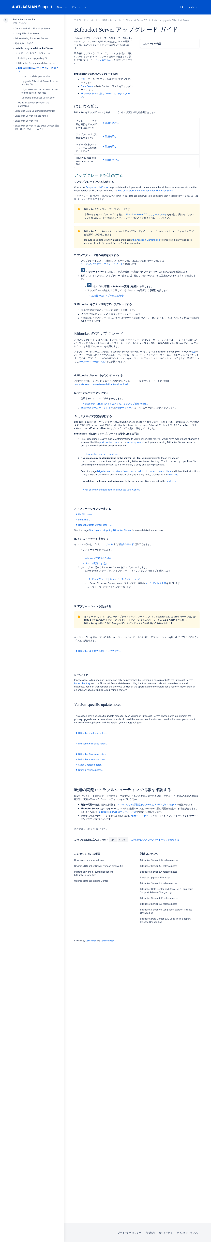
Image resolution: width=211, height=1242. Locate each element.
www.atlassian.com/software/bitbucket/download (101, 384)
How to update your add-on (36, 76)
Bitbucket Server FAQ (26, 120)
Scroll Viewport (107, 940)
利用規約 (150, 1232)
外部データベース (124, 407)
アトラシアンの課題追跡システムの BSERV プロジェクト (147, 804)
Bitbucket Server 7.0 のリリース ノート (146, 214)
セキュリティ (166, 1232)
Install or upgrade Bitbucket (155, 877)
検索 (181, 7)
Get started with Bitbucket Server (33, 28)
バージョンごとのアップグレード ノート (102, 264)
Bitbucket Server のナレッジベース (117, 811)
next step (173, 474)
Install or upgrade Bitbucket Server (34, 48)
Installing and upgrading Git (33, 58)
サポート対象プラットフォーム (34, 53)
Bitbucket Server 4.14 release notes (159, 860)
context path (112, 442)
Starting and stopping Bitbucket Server (110, 530)
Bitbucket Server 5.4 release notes (158, 871)
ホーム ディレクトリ (155, 583)
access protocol (135, 442)
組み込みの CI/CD (24, 43)
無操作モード (127, 544)
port (101, 442)
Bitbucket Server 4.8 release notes (158, 866)
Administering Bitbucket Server (31, 38)
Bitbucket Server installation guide (36, 63)
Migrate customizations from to (134, 471)
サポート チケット (140, 815)
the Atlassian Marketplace (146, 239)
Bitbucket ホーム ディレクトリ (97, 407)
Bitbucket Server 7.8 (24, 19)
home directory (82, 683)
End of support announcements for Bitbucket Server (146, 190)
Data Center (87, 86)
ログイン (192, 7)
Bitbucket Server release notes (31, 115)
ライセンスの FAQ (101, 59)
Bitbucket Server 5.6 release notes (158, 903)
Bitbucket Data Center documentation (35, 110)
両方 (193, 351)
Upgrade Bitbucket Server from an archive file (98, 866)
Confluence (91, 940)
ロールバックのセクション (92, 361)
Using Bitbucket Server (27, 33)
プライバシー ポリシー (129, 1232)
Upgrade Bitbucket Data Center (38, 97)
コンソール (107, 544)
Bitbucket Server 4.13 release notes (159, 898)
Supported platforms (97, 187)
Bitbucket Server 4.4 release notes (158, 883)
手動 (83, 79)
